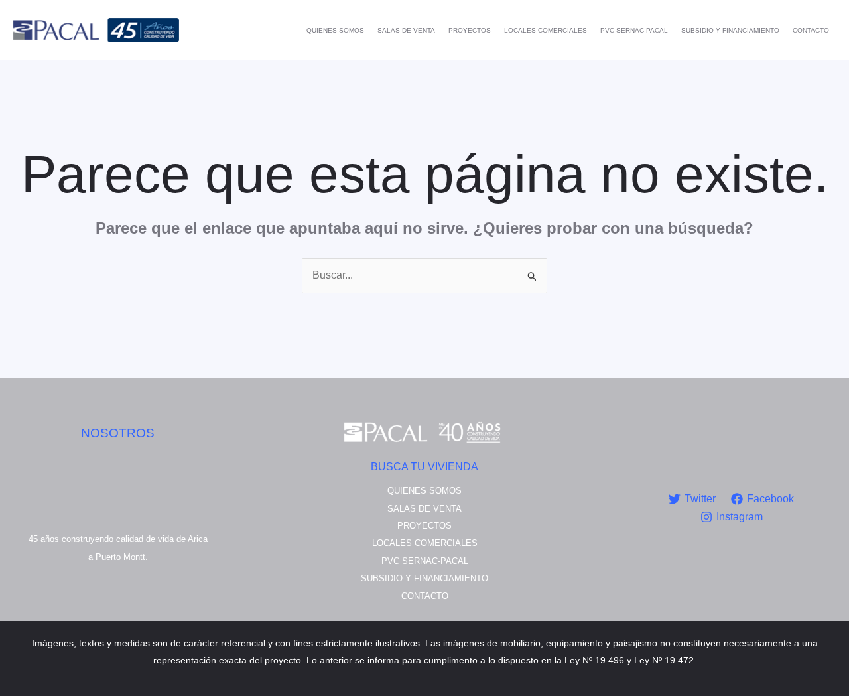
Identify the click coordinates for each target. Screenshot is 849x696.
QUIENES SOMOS (335, 30)
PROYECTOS (469, 30)
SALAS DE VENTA (406, 30)
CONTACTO (811, 30)
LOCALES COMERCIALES (545, 30)
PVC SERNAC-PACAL (634, 30)
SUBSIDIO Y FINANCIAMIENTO (730, 30)
